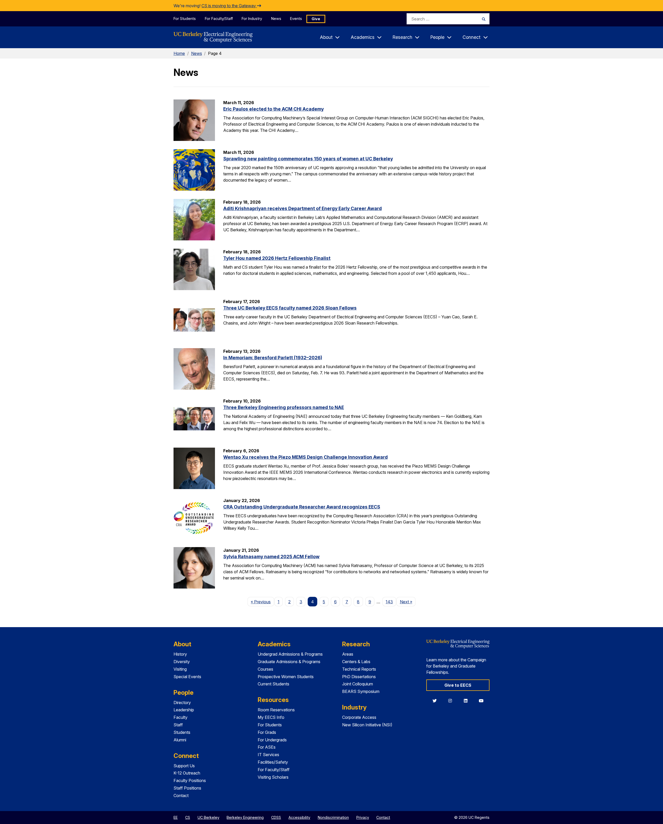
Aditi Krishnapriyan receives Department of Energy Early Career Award (302, 208)
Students (182, 732)
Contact (181, 795)
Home (179, 53)
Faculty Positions (190, 780)
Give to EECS (457, 685)
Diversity (182, 661)
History (180, 654)
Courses (265, 669)
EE (176, 817)
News (276, 18)
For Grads (267, 732)
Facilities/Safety (273, 762)
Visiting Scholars (273, 777)
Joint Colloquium (357, 683)
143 (389, 601)
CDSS (276, 817)
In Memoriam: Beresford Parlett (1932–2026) (272, 357)
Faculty (181, 717)
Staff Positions (187, 788)
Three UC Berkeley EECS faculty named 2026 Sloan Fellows (290, 308)
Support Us (184, 765)
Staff (178, 724)
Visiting (180, 669)
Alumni (180, 739)
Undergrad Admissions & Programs (290, 654)
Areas (347, 654)
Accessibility (299, 817)
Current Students (273, 683)
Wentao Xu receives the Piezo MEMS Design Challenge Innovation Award (305, 457)
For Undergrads (272, 739)
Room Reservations (276, 709)
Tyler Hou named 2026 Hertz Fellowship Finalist (276, 258)
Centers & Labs (356, 661)
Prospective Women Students (286, 676)
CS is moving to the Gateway (229, 5)
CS (187, 817)
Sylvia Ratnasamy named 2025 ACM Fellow (271, 556)
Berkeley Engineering (245, 817)
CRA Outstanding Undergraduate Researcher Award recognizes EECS (301, 507)
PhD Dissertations (359, 676)
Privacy (362, 817)
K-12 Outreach (187, 773)
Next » (407, 601)
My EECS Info (271, 717)
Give (316, 19)
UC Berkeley (208, 817)
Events (296, 18)
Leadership (184, 709)
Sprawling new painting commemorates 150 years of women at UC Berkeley (308, 158)
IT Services (268, 754)
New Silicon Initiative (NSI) (367, 724)
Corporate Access (359, 717)
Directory (182, 702)
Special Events (187, 676)
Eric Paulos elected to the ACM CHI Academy (273, 109)
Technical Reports (359, 669)
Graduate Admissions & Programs (289, 661)
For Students (185, 18)
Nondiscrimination (333, 817)
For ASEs (267, 747)
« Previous (262, 601)
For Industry (252, 18)
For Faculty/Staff (219, 18)
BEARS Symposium (360, 691)
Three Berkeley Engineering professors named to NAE (283, 407)
